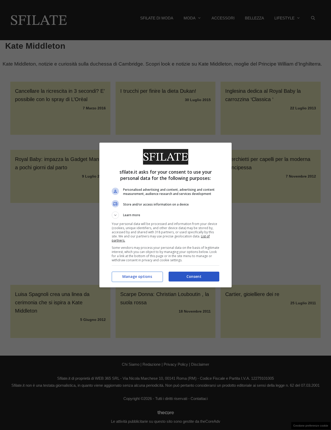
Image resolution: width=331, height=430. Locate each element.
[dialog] (165, 215)
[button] (165, 215)
